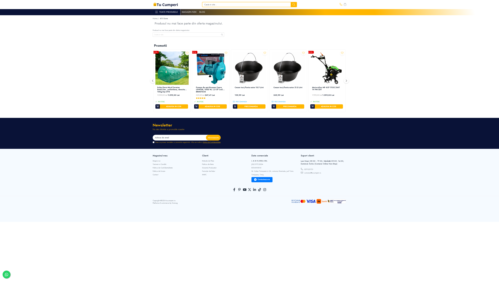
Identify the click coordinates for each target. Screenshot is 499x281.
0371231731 (308, 169)
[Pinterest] (239, 189)
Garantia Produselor (209, 168)
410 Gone (164, 18)
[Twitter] (249, 189)
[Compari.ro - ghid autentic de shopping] (249, 215)
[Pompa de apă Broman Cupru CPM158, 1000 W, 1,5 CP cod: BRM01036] (210, 68)
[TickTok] (259, 189)
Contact (155, 175)
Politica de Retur (208, 164)
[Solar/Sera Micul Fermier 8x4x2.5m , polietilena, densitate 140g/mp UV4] (172, 68)
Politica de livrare (159, 171)
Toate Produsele (168, 12)
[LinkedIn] (254, 189)
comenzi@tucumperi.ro (312, 173)
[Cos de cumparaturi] (345, 4)
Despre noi (156, 161)
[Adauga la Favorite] (187, 53)
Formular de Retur (208, 171)
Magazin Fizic (189, 12)
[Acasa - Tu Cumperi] (166, 4)
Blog (202, 12)
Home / (156, 18)
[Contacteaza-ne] (341, 4)
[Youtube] (244, 189)
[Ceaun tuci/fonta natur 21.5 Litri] (288, 68)
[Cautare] (294, 4)
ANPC (204, 175)
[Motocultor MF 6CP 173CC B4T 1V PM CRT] (327, 68)
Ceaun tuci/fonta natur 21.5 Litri (287, 87)
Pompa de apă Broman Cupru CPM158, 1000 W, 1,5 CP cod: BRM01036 (209, 89)
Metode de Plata (208, 161)
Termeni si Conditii (159, 164)
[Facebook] (234, 189)
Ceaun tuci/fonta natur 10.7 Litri (249, 87)
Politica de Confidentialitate (212, 142)
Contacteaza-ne (264, 179)
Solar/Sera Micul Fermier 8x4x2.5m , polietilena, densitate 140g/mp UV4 (172, 89)
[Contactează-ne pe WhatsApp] (6, 274)
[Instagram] (264, 189)
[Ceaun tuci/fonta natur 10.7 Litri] (249, 68)
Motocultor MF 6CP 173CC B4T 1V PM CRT (326, 88)
